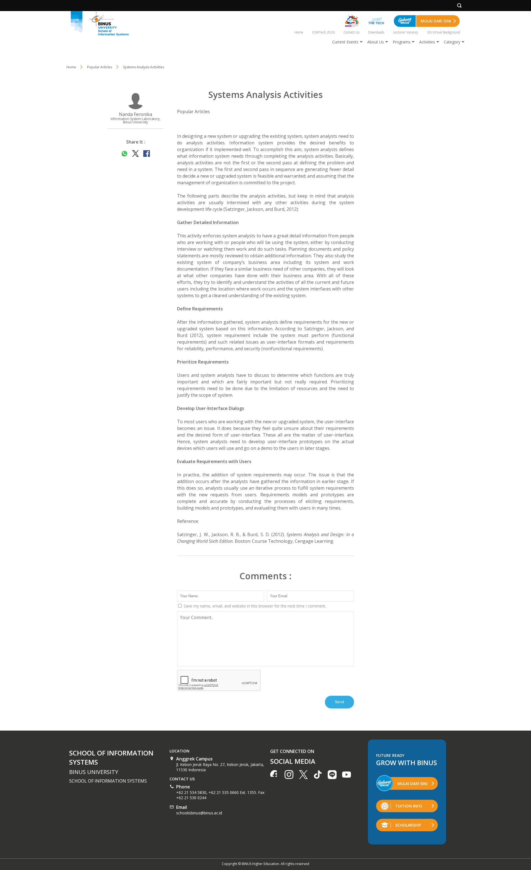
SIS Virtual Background (443, 32)
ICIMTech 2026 (323, 32)
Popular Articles (193, 111)
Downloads (376, 32)
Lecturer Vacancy (405, 32)
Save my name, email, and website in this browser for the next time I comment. (254, 606)
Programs (401, 42)
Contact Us (351, 32)
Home (298, 32)
